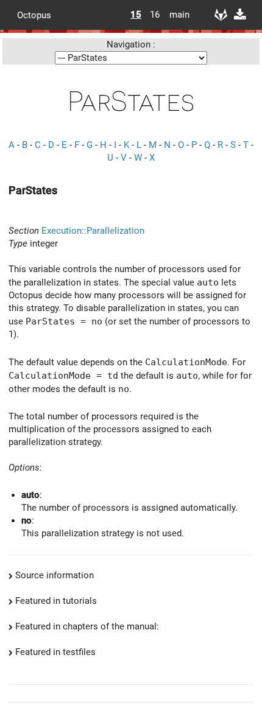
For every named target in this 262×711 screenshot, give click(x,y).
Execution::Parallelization (92, 230)
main (174, 14)
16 (155, 14)
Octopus (34, 14)
